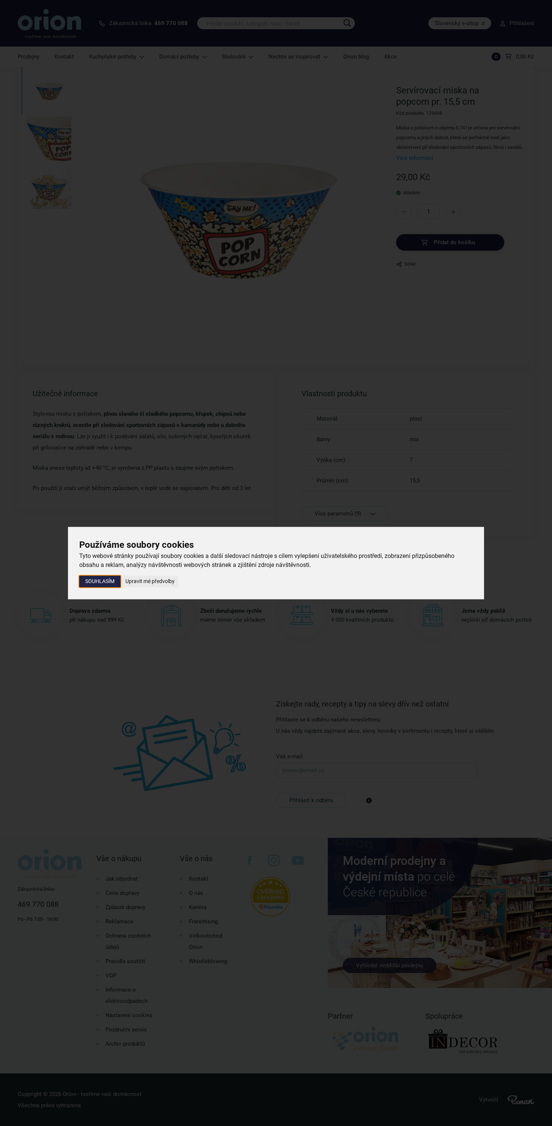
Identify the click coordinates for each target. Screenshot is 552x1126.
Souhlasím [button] (100, 581)
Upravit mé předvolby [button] (150, 581)
